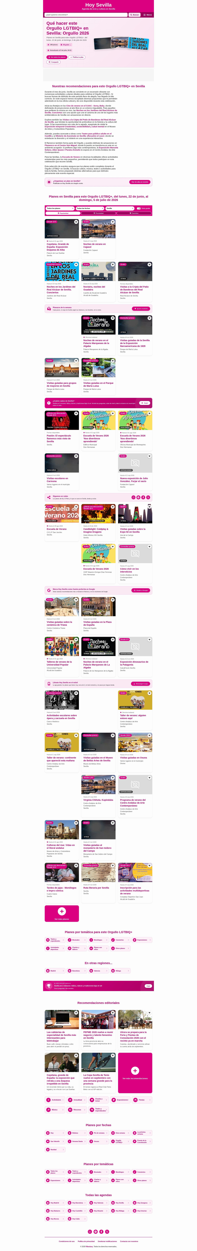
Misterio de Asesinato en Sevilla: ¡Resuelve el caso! (80, 136)
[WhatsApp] (133, 497)
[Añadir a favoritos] (76, 222)
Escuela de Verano (71, 157)
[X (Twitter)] (148, 497)
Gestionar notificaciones (107, 1241)
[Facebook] (143, 497)
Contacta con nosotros (129, 1241)
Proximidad (100, 213)
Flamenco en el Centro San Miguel (61, 145)
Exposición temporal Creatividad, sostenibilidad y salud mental (74, 127)
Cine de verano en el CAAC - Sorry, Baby (85, 106)
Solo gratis (146, 208)
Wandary (89, 1246)
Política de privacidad (86, 1241)
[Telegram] (138, 497)
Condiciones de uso (67, 1241)
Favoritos (135, 213)
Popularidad (64, 213)
